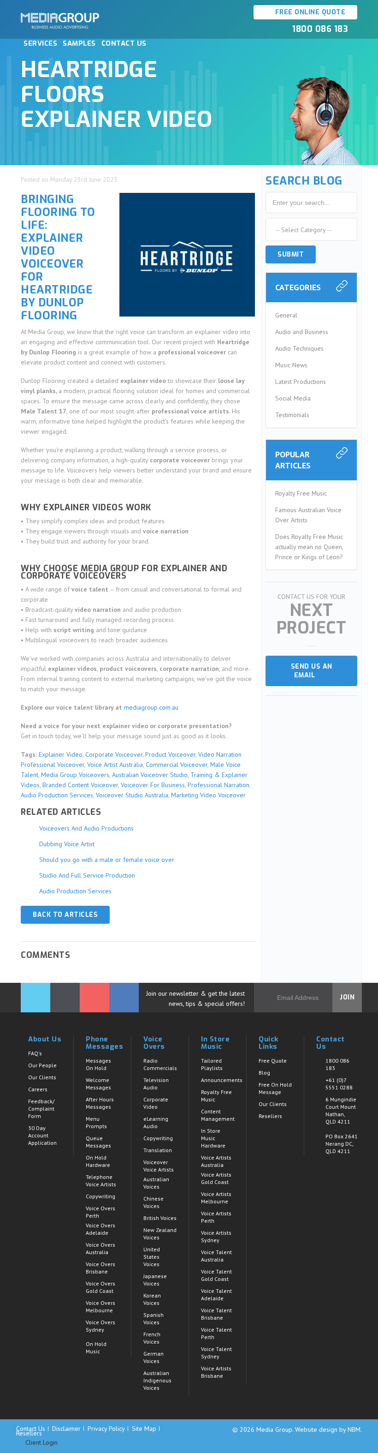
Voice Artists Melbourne (216, 1197)
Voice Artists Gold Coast (216, 1178)
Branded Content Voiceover (80, 785)
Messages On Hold (98, 1064)
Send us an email (311, 671)
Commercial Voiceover (176, 764)
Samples (79, 43)
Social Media (293, 398)
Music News (291, 365)
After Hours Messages (100, 1103)
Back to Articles (65, 914)
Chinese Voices (153, 1202)
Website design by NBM (327, 1429)
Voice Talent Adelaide (216, 1294)
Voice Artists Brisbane (216, 1372)
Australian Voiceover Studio (150, 775)
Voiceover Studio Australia (132, 795)
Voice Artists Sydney (216, 1236)
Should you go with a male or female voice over (106, 859)
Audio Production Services (57, 795)
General (286, 315)
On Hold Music (96, 1347)
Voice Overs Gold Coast (100, 1287)
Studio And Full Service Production (87, 875)
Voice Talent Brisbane (216, 1314)
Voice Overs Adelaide (100, 1229)
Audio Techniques (299, 348)
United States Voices (151, 1257)
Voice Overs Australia (100, 1248)
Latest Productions (300, 381)
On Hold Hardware (98, 1161)
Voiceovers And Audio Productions (86, 828)
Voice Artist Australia (115, 764)
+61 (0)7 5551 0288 (339, 1083)
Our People (42, 1065)
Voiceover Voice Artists (158, 1166)
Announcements (221, 1079)
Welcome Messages (98, 1083)
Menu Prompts (96, 1122)
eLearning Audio (155, 1122)
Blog (264, 1072)
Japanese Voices (155, 1280)
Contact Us (124, 43)
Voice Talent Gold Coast (216, 1275)
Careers (37, 1089)
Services (40, 43)
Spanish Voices (153, 1318)
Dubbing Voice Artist (66, 844)
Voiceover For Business (153, 785)
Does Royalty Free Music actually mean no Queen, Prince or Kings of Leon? (309, 546)
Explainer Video (61, 754)
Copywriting (100, 1196)
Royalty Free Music (301, 493)
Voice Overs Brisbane (100, 1268)
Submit (291, 254)
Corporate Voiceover (113, 754)
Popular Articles (293, 460)
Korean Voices (152, 1299)
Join (347, 997)
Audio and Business (301, 332)
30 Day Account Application (42, 1135)
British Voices (160, 1217)
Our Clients (42, 1077)
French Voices (151, 1338)
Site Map (144, 1428)
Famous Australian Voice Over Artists (308, 515)
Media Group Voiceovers (75, 775)
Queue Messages (98, 1142)
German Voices (153, 1357)
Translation (157, 1150)
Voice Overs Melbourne (100, 1306)
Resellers (270, 1115)
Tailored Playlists (212, 1064)
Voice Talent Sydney (216, 1352)
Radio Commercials (160, 1064)
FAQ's (35, 1053)
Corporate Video (155, 1103)
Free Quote (273, 1060)
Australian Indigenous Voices (157, 1380)
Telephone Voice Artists (101, 1180)
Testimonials (292, 415)
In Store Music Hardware (213, 1138)
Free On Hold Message (275, 1088)
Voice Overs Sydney (100, 1326)
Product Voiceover (170, 754)
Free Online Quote (309, 12)
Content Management (218, 1115)
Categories (298, 287)
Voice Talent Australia (216, 1256)
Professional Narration (218, 785)
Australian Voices (156, 1183)
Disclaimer (66, 1428)
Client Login (41, 1442)
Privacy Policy (106, 1428)
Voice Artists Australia (216, 1161)
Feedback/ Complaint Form (41, 1108)
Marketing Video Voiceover (208, 795)
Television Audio (156, 1083)
